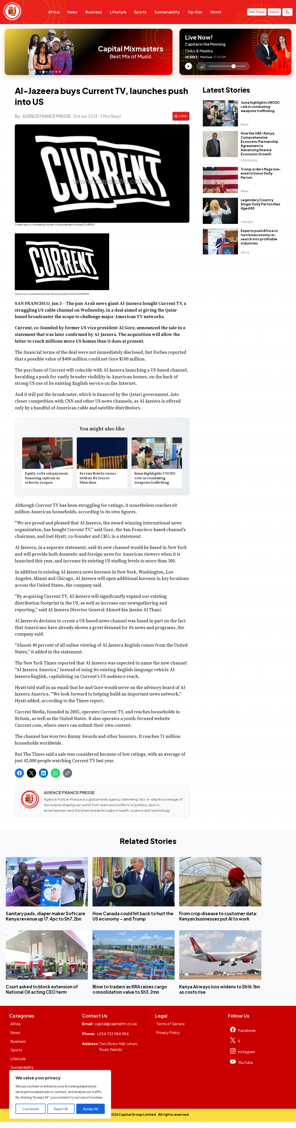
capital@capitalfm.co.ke (116, 1023)
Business (93, 11)
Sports (140, 11)
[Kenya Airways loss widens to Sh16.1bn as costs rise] (220, 955)
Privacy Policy (168, 1032)
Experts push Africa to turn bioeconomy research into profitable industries (259, 237)
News (72, 11)
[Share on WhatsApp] (55, 773)
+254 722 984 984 (113, 1033)
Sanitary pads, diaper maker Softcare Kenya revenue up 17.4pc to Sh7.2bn (45, 916)
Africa (53, 11)
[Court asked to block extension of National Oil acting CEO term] (47, 955)
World (215, 11)
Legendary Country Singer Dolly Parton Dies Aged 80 (260, 204)
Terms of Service (170, 1023)
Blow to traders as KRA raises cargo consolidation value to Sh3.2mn (129, 989)
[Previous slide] (9, 51)
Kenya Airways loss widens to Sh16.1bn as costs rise (219, 989)
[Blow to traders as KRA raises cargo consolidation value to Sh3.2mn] (133, 955)
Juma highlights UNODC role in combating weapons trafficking (155, 478)
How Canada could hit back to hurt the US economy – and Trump (132, 916)
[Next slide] (92, 51)
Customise (30, 1109)
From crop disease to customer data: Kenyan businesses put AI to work (218, 916)
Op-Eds (195, 11)
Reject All (61, 1109)
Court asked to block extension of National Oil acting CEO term (42, 989)
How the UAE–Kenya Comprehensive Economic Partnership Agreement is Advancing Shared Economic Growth (259, 143)
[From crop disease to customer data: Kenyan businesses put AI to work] (220, 881)
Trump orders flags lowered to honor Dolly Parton (261, 173)
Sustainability (167, 11)
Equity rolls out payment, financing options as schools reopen (46, 478)
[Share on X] (31, 773)
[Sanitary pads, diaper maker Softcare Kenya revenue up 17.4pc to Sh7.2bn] (47, 881)
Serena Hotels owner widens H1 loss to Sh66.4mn (98, 478)
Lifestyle (118, 11)
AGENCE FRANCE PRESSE (46, 116)
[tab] (40, 72)
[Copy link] (67, 773)
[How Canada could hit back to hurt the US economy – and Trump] (133, 881)
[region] (60, 1094)
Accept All (90, 1109)
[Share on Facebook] (19, 773)
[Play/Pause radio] (188, 66)
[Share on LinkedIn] (43, 773)
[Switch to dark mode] (287, 12)
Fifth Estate (249, 160)
